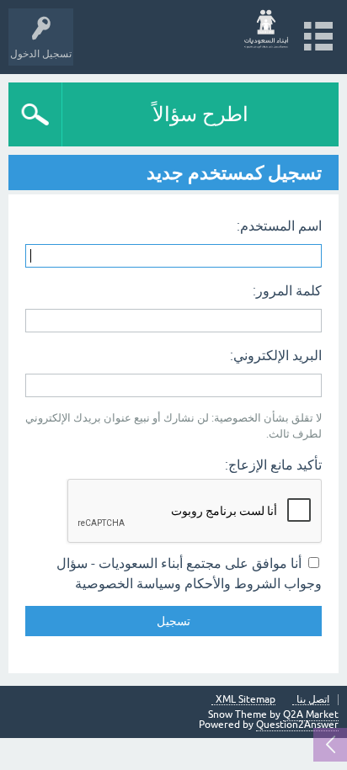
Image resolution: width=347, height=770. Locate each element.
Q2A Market (311, 714)
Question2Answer (297, 724)
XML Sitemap (245, 699)
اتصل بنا (312, 699)
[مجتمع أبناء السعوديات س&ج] (267, 29)
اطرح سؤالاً (200, 114)
